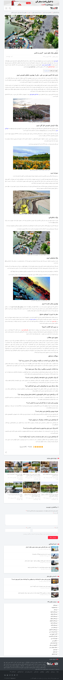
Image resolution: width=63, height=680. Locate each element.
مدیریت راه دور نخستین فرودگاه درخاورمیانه (41, 554)
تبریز (29, 12)
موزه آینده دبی (54, 638)
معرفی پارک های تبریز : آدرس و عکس (19, 12)
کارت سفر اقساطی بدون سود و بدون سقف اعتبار (38, 547)
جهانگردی (42, 672)
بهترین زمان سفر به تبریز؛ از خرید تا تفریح (15, 495)
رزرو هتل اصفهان (53, 621)
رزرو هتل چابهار (54, 618)
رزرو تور (55, 609)
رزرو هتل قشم (54, 625)
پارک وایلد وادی (54, 643)
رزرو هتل (55, 605)
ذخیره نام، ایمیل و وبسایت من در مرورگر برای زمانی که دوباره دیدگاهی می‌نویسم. (40, 534)
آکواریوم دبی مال (53, 645)
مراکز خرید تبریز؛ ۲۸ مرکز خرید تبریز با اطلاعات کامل (14, 474)
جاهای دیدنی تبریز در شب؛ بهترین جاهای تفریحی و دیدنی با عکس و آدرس (31, 474)
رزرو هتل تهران (54, 614)
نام (56, 528)
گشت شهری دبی (53, 634)
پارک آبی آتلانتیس (53, 636)
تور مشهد (55, 652)
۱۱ (38, 479)
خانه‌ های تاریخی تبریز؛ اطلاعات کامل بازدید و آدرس (50, 474)
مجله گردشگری (56, 12)
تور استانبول (54, 654)
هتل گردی (36, 672)
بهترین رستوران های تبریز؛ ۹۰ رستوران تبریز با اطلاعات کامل (32, 495)
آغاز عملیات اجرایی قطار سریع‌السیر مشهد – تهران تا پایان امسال (38, 561)
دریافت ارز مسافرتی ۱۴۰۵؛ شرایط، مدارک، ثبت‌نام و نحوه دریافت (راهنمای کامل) (34, 593)
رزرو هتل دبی (54, 627)
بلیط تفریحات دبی (53, 632)
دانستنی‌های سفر (28, 672)
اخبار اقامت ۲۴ (13, 672)
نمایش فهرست (46, 70)
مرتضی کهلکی (55, 56)
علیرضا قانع (55, 477)
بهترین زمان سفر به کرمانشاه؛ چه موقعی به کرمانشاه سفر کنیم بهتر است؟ (31, 579)
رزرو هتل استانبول (53, 629)
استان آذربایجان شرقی (36, 12)
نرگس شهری (19, 477)
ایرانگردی (47, 672)
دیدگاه (55, 513)
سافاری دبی (54, 641)
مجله (58, 672)
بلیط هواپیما (54, 607)
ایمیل (27, 528)
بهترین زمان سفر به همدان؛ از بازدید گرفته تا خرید (40, 586)
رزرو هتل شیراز (54, 623)
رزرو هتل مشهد (53, 612)
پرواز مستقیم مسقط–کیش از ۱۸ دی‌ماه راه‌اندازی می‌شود (39, 567)
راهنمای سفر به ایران (47, 12)
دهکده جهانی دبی (53, 647)
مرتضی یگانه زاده (36, 477)
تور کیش (55, 649)
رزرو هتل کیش (54, 616)
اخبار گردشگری (20, 672)
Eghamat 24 (13, 678)
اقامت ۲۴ (34, 678)
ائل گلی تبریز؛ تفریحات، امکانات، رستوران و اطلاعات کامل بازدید (49, 495)
